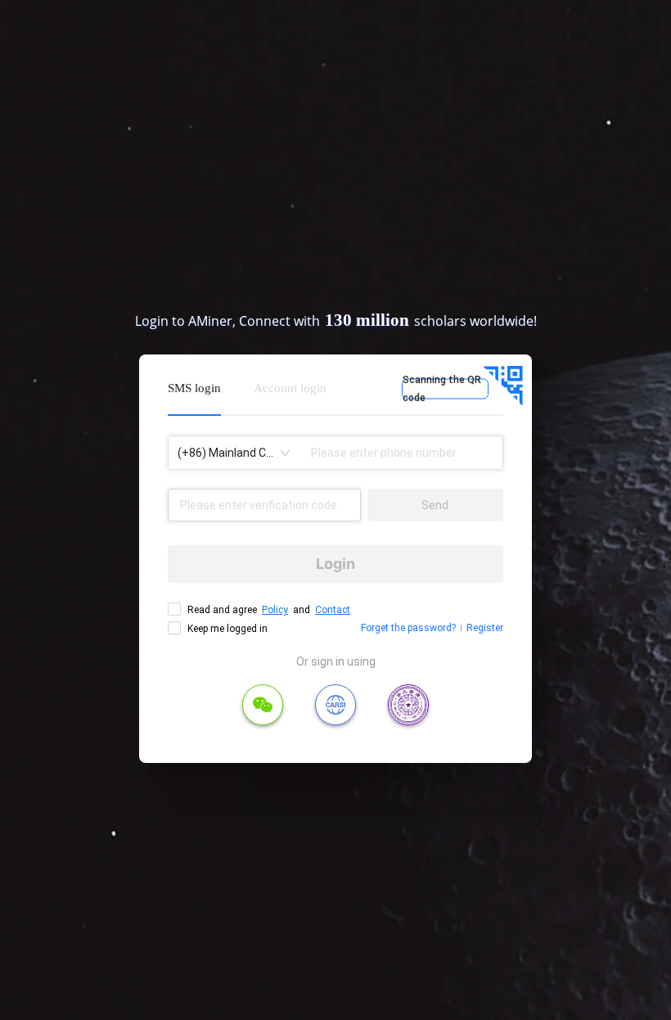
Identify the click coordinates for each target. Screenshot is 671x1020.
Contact (332, 610)
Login (335, 563)
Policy (275, 610)
